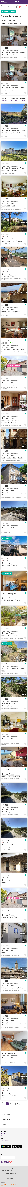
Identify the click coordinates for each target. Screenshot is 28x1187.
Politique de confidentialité (8, 1176)
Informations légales (6, 1170)
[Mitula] (5, 2)
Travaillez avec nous (6, 1133)
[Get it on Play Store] (6, 1146)
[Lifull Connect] (8, 1185)
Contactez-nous (5, 1140)
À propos (3, 1135)
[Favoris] (16, 2)
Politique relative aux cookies (8, 1173)
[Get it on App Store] (17, 1146)
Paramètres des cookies (7, 1178)
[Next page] (24, 1103)
